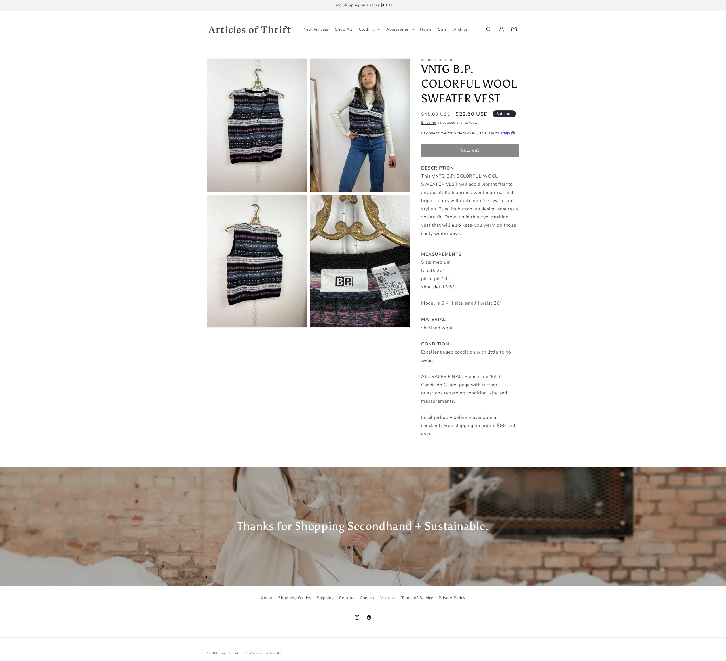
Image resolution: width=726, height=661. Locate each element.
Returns (346, 598)
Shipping (428, 122)
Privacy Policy (452, 598)
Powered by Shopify (266, 653)
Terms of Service (417, 598)
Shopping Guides (294, 598)
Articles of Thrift (235, 653)
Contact (367, 598)
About (267, 598)
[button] (369, 29)
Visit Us (388, 598)
